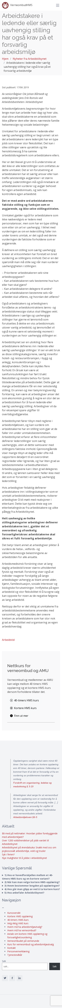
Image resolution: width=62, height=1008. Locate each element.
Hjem (5, 59)
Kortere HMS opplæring (20, 916)
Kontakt (11, 947)
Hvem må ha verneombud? (21, 930)
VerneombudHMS (21, 5)
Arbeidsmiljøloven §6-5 (25, 817)
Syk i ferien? (8, 854)
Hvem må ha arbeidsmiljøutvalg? (24, 926)
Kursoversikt (14, 912)
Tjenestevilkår (14, 954)
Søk (4, 961)
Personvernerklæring (18, 951)
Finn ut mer (21, 716)
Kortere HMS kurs (25, 708)
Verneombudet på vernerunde (23, 940)
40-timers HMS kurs (26, 700)
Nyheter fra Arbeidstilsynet (29, 59)
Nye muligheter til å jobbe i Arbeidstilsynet (24, 858)
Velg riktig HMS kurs (17, 923)
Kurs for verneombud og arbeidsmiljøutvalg (30, 944)
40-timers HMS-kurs (18, 919)
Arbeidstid (8, 640)
